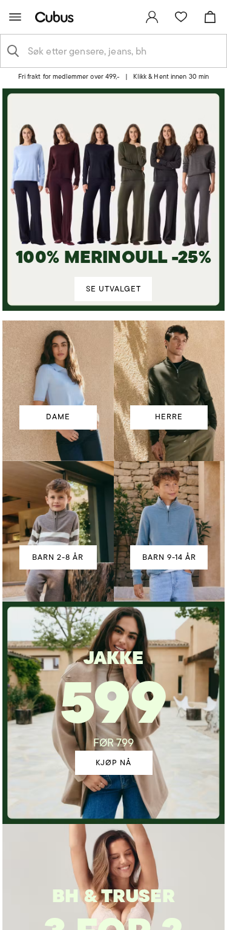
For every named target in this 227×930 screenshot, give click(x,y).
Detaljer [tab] (114, 315)
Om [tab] (182, 315)
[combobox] (123, 50)
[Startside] (57, 16)
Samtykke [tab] (44, 315)
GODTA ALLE (114, 533)
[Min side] (152, 17)
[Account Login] (108, 80)
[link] (152, 17)
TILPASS (107, 569)
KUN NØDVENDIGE (113, 605)
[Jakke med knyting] (113, 695)
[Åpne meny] (15, 17)
